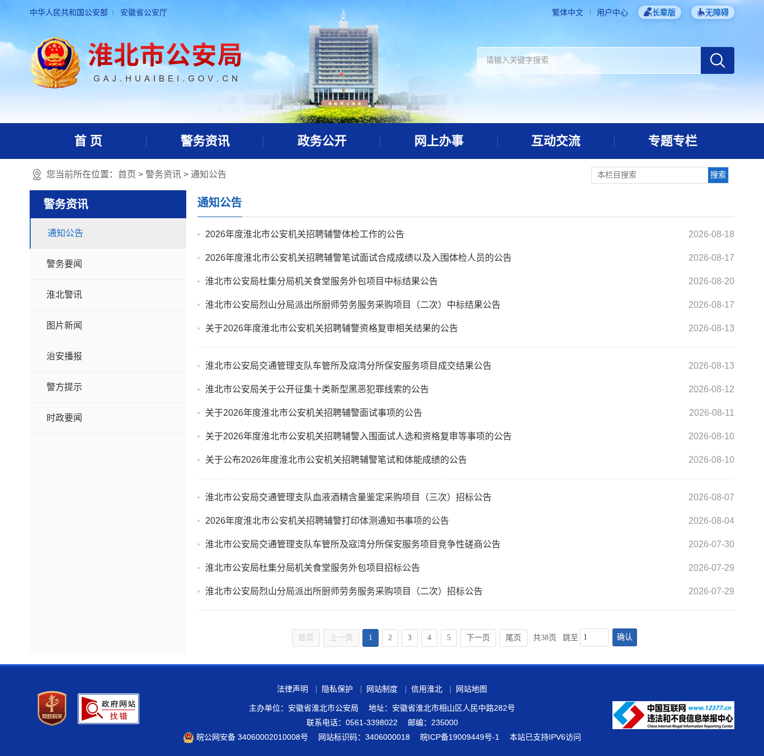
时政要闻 (64, 417)
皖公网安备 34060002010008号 (252, 736)
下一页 (478, 637)
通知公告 (209, 174)
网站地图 (471, 688)
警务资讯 (205, 141)
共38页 (545, 637)
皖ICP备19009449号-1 (459, 736)
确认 (625, 637)
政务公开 (322, 141)
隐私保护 (337, 688)
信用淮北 (426, 688)
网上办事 (439, 141)
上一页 (341, 637)
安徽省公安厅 (143, 12)
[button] (659, 12)
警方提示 (64, 387)
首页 (127, 174)
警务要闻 (64, 264)
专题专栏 (672, 141)
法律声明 (292, 688)
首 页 (88, 141)
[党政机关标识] (52, 707)
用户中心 (612, 12)
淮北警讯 (64, 294)
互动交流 (556, 141)
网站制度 (382, 688)
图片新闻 (64, 325)
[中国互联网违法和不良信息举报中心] (673, 714)
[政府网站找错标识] (108, 707)
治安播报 (64, 356)
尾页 (513, 637)
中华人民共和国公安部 (69, 12)
